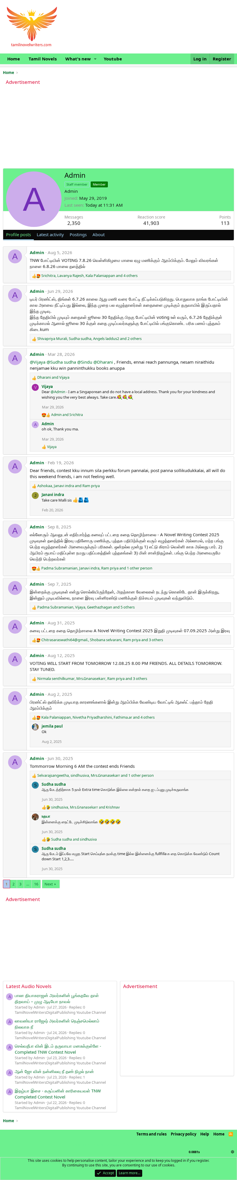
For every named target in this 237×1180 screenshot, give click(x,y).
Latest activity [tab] (50, 234)
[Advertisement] (118, 127)
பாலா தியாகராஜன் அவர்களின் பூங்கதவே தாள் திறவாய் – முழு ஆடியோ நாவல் (57, 998)
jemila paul (52, 726)
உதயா (46, 816)
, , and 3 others (102, 639)
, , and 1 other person (96, 568)
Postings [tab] (78, 234)
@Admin (58, 391)
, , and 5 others (86, 607)
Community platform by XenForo (118, 1144)
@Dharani (103, 362)
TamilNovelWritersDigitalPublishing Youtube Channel (60, 1012)
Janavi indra (53, 494)
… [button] (27, 884)
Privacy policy (183, 1134)
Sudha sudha (54, 784)
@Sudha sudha (61, 362)
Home (13, 59)
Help (204, 1134)
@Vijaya (37, 362)
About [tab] (98, 234)
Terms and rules (151, 1134)
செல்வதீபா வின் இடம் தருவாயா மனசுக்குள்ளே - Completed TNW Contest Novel (58, 1049)
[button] (95, 58)
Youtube (113, 59)
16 (36, 884)
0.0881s (194, 1152)
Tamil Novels (43, 59)
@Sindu (84, 362)
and (53, 377)
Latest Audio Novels (28, 986)
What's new (78, 59)
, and (68, 485)
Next (49, 884)
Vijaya (47, 386)
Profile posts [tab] (18, 234)
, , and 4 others (89, 275)
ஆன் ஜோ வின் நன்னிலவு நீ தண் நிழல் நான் (54, 1071)
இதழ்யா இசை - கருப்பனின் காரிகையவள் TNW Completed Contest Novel (58, 1094)
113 (225, 223)
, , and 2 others (89, 338)
